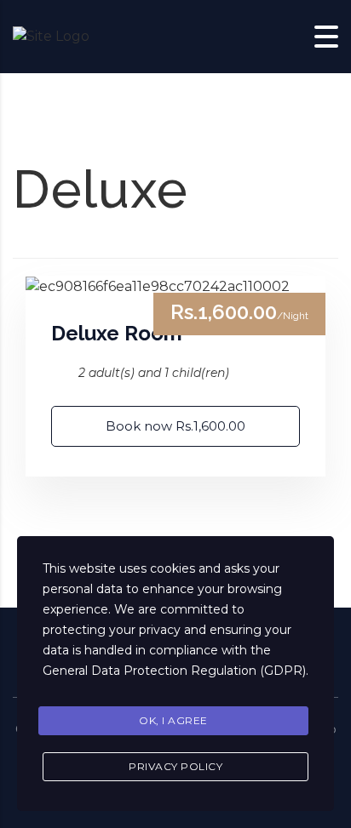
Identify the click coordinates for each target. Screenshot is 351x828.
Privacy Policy (175, 766)
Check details (176, 286)
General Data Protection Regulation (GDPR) (174, 670)
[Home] (51, 36)
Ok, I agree (173, 720)
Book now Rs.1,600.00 (175, 426)
